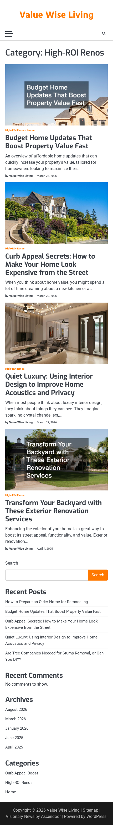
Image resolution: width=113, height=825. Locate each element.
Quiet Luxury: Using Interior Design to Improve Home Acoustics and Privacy (49, 384)
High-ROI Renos (14, 130)
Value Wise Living (56, 15)
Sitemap (90, 810)
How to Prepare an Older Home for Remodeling (46, 601)
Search (11, 563)
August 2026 (16, 709)
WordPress (96, 816)
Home (30, 130)
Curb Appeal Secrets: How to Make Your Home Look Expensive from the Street (50, 264)
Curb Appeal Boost (21, 773)
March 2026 (15, 719)
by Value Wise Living (19, 176)
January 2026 (16, 728)
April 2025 (14, 747)
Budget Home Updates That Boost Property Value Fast (48, 142)
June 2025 (14, 737)
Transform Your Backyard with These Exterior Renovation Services (53, 511)
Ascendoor (51, 816)
